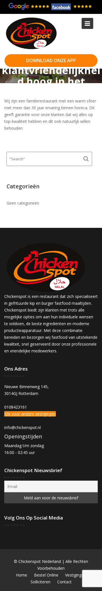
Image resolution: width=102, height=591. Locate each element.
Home (21, 575)
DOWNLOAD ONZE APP (51, 60)
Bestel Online (46, 575)
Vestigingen (75, 575)
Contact (64, 581)
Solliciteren (40, 581)
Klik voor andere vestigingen (30, 414)
